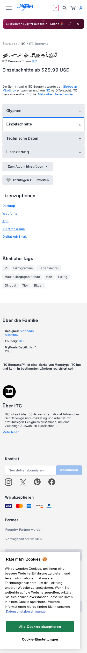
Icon (49, 277)
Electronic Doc (13, 229)
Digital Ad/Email (14, 236)
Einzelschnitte (19, 124)
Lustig (62, 277)
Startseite (9, 43)
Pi (6, 268)
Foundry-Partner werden (24, 529)
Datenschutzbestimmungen (27, 611)
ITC (23, 43)
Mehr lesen (11, 432)
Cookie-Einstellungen (40, 639)
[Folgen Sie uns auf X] (24, 482)
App (5, 221)
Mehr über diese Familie (55, 94)
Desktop (8, 205)
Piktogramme (23, 268)
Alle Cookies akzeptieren (40, 626)
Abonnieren (69, 470)
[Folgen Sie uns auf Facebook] (53, 482)
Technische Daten (22, 138)
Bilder (38, 285)
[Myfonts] (25, 9)
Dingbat (10, 285)
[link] (73, 8)
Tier (25, 285)
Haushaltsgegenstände (22, 277)
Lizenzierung (17, 152)
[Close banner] (77, 23)
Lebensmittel (49, 268)
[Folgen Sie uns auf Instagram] (10, 482)
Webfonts (9, 213)
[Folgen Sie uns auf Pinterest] (39, 482)
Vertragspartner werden (23, 539)
